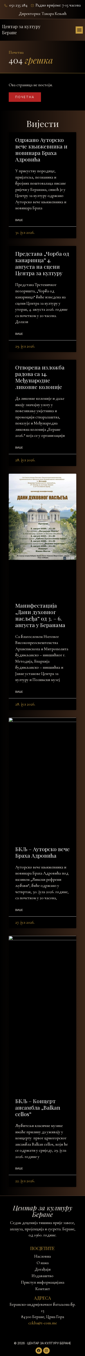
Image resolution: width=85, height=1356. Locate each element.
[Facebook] (39, 1350)
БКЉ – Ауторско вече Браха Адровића (42, 852)
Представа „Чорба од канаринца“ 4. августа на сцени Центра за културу (42, 263)
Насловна (42, 1256)
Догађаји (43, 1269)
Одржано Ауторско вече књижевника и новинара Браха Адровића (41, 149)
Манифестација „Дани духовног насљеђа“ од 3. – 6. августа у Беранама (40, 615)
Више (19, 220)
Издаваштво (42, 1276)
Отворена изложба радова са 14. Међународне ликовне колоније (40, 377)
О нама (43, 1263)
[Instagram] (46, 1350)
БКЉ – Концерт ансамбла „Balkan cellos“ (37, 1107)
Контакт (42, 1289)
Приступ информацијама (42, 1282)
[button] (79, 30)
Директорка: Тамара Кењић (42, 13)
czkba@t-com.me (42, 1322)
